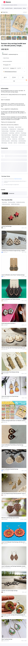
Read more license (18, 178)
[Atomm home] (7, 2)
